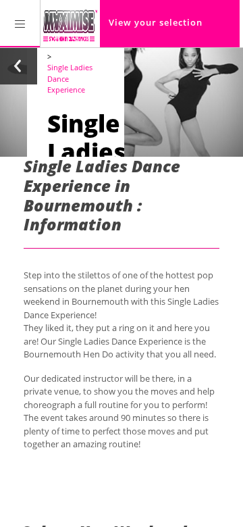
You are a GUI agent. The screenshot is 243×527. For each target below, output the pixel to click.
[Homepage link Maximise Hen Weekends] (70, 23)
